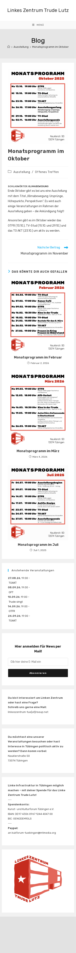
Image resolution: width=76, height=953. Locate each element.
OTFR (12, 611)
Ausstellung (21, 172)
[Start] (8, 46)
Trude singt (16, 601)
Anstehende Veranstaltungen (33, 570)
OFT (11, 592)
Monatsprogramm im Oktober (50, 46)
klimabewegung (38, 186)
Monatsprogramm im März (38, 451)
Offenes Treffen (47, 172)
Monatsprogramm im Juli (38, 545)
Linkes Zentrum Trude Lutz (38, 10)
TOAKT (13, 582)
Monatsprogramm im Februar (38, 357)
